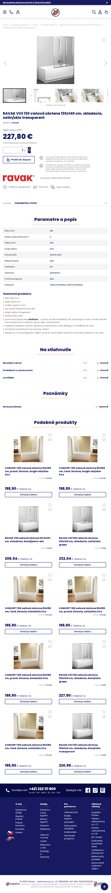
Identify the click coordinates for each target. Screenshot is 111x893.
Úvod (5, 24)
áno (52, 279)
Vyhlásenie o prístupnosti (97, 851)
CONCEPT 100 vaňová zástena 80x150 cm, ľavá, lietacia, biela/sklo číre (28, 610)
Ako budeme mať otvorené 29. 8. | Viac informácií (27, 2)
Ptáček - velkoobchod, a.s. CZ (98, 821)
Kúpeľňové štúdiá (20, 811)
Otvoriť (104, 363)
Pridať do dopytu (20, 159)
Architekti (69, 822)
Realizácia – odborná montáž (45, 833)
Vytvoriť (103, 406)
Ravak (15, 122)
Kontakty (19, 829)
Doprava (44, 825)
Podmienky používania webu (97, 843)
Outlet (43, 841)
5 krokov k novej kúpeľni (45, 812)
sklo (52, 261)
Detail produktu (28, 494)
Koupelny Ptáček (96, 814)
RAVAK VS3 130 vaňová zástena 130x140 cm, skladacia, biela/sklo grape (80, 678)
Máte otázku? (63, 187)
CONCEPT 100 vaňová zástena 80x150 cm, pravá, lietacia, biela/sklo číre (28, 676)
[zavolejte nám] (11, 12)
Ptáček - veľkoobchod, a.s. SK (98, 830)
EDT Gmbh (96, 837)
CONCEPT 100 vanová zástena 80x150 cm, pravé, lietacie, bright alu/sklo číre (28, 471)
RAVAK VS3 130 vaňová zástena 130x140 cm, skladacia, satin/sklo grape (80, 541)
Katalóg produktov (20, 24)
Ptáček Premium (20, 824)
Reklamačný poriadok (97, 858)
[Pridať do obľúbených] (50, 435)
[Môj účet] (100, 12)
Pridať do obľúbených (19, 187)
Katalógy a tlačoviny (44, 854)
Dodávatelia (70, 832)
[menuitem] (14, 95)
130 (51, 231)
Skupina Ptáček (19, 818)
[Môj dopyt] (106, 12)
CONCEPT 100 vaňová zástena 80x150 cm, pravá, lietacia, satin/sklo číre (82, 610)
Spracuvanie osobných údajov (97, 865)
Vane (35, 24)
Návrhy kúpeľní (44, 820)
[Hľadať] (94, 12)
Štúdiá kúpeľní (68, 817)
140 (51, 243)
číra (52, 249)
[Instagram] (96, 790)
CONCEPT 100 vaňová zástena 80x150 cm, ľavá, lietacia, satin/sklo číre (28, 746)
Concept (48, 478)
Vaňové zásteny (49, 24)
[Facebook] (88, 790)
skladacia (55, 273)
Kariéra (18, 832)
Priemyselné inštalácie (70, 827)
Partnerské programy (69, 837)
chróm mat (55, 255)
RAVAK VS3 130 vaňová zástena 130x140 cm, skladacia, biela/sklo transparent (80, 748)
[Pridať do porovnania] (50, 440)
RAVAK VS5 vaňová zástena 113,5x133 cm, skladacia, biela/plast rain (27, 540)
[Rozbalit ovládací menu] (104, 886)
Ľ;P (51, 267)
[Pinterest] (102, 790)
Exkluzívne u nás (45, 846)
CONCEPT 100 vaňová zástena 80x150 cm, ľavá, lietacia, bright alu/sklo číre (82, 471)
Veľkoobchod (71, 812)
